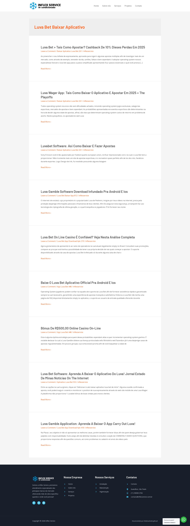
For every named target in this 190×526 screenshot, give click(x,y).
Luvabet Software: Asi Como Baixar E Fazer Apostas (78, 146)
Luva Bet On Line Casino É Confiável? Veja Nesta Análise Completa (88, 237)
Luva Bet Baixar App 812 (67, 195)
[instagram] (153, 5)
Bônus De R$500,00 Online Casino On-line (71, 328)
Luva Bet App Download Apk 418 (70, 427)
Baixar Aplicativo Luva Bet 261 (69, 51)
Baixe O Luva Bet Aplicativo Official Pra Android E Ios (78, 283)
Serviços (117, 6)
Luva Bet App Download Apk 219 (70, 241)
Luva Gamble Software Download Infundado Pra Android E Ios (84, 191)
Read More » (46, 68)
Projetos (128, 6)
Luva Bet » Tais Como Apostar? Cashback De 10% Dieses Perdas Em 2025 (93, 47)
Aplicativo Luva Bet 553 (66, 382)
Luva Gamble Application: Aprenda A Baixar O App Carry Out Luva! (88, 424)
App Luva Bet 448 (64, 286)
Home (96, 6)
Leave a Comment (48, 51)
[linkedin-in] (157, 5)
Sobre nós (106, 6)
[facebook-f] (148, 5)
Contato (138, 6)
